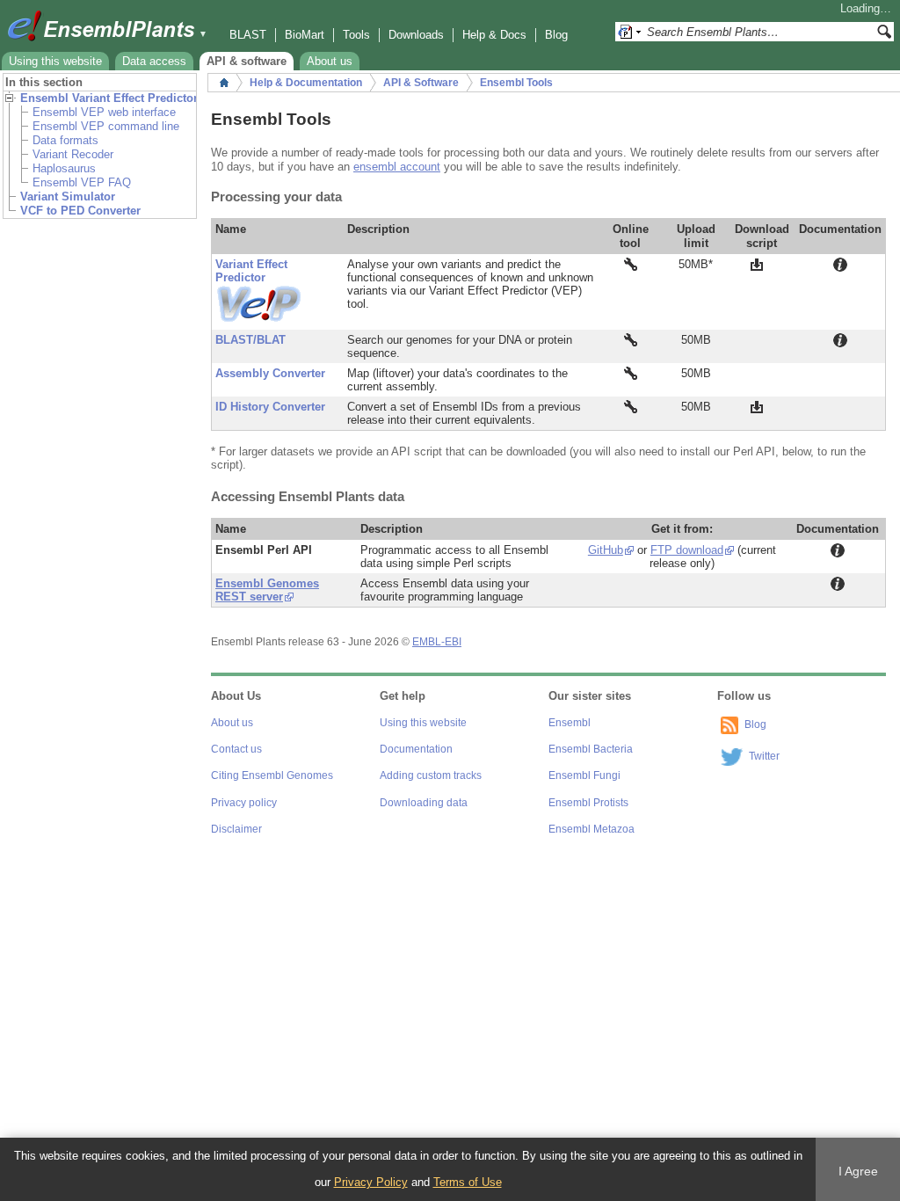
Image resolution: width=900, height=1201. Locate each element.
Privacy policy (244, 802)
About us (329, 61)
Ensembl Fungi (584, 775)
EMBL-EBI (436, 642)
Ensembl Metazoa (591, 829)
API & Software (421, 82)
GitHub (605, 550)
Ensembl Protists (588, 802)
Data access (154, 61)
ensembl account (396, 166)
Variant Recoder (73, 154)
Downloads (416, 34)
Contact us (236, 749)
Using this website (55, 61)
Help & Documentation (306, 82)
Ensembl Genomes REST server (267, 590)
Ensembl (569, 722)
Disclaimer (236, 829)
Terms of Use (467, 1182)
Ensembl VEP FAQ (82, 182)
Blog (556, 34)
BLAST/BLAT (250, 339)
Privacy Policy (371, 1182)
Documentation (416, 749)
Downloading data (424, 802)
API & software (247, 61)
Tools (356, 34)
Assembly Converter (270, 373)
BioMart (304, 34)
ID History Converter (270, 406)
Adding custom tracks (431, 775)
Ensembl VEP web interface (104, 112)
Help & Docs (494, 34)
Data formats (65, 140)
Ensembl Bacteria (590, 749)
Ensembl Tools (516, 82)
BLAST (247, 34)
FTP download (686, 550)
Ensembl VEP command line (106, 126)
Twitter (764, 756)
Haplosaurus (64, 168)
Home (224, 82)
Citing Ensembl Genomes (272, 775)
